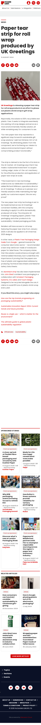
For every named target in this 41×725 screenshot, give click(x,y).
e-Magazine (26, 8)
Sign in (10, 61)
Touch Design (26, 280)
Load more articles (20, 656)
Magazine (13, 703)
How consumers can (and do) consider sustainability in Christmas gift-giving (10, 600)
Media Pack (24, 703)
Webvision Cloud (26, 717)
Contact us (31, 700)
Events (7, 677)
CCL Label (13, 280)
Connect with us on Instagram (30, 687)
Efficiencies (9, 332)
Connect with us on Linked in (17, 687)
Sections (8, 673)
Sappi (25, 467)
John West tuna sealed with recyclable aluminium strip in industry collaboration (10, 638)
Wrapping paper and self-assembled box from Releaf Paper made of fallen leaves (30, 638)
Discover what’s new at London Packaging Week (10, 538)
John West (9, 274)
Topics (7, 670)
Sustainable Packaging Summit (10, 510)
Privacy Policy (29, 705)
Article (6, 592)
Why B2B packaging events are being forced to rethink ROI (10, 498)
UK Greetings (7, 105)
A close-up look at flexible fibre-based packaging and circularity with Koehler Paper (10, 457)
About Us (5, 8)
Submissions (15, 8)
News (3, 22)
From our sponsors (10, 449)
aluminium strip (10, 272)
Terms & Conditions (11, 705)
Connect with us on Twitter (11, 687)
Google (14, 242)
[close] (21, 63)
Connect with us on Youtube (24, 687)
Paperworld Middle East (30, 563)
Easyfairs (6, 547)
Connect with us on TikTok (20, 692)
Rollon (25, 512)
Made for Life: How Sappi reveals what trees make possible (29, 456)
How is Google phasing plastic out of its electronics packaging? (30, 599)
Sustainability (21, 332)
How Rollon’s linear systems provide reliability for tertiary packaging (29, 499)
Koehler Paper (8, 469)
